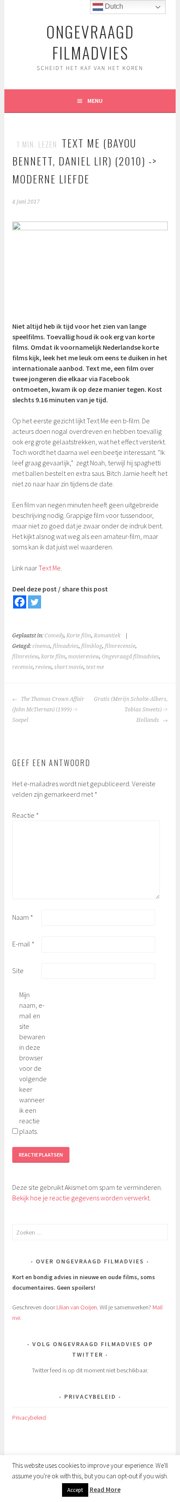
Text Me (49, 567)
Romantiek (107, 636)
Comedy (54, 636)
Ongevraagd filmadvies (130, 657)
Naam (22, 917)
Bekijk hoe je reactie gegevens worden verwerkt (80, 1197)
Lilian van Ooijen (76, 1307)
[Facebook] (19, 602)
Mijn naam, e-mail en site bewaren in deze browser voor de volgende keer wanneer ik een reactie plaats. (33, 1063)
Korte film (78, 636)
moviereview (83, 657)
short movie (68, 667)
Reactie (25, 815)
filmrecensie (120, 646)
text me (95, 667)
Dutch (113, 6)
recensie (22, 667)
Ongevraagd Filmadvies (90, 42)
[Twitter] (34, 602)
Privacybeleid (29, 1417)
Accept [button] (75, 1490)
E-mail (23, 943)
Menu (95, 101)
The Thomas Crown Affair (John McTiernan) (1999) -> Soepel (48, 709)
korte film (53, 657)
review (43, 667)
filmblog (91, 646)
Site (18, 970)
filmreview (25, 657)
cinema (41, 646)
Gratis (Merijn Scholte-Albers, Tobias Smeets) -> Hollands (131, 709)
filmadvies (66, 646)
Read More (105, 1489)
